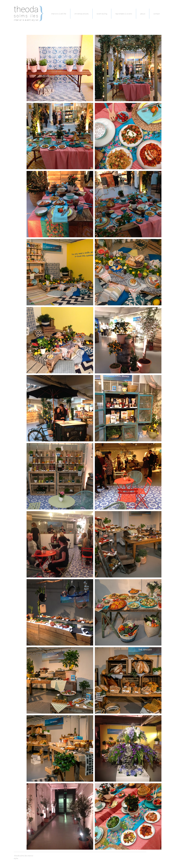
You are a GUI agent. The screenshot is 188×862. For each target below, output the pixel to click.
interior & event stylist (26, 20)
